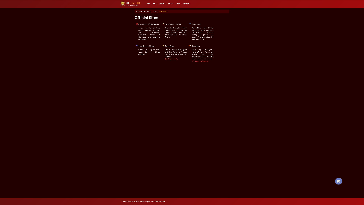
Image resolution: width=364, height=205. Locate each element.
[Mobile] (165, 3)
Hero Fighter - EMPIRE (173, 24)
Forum (186, 4)
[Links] (181, 3)
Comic (170, 4)
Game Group (196, 24)
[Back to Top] (360, 201)
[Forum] (189, 3)
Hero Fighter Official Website (148, 24)
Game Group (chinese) (146, 46)
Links (178, 4)
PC (154, 4)
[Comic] (173, 3)
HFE (148, 4)
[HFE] (151, 3)
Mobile (161, 4)
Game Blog (196, 46)
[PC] (156, 3)
